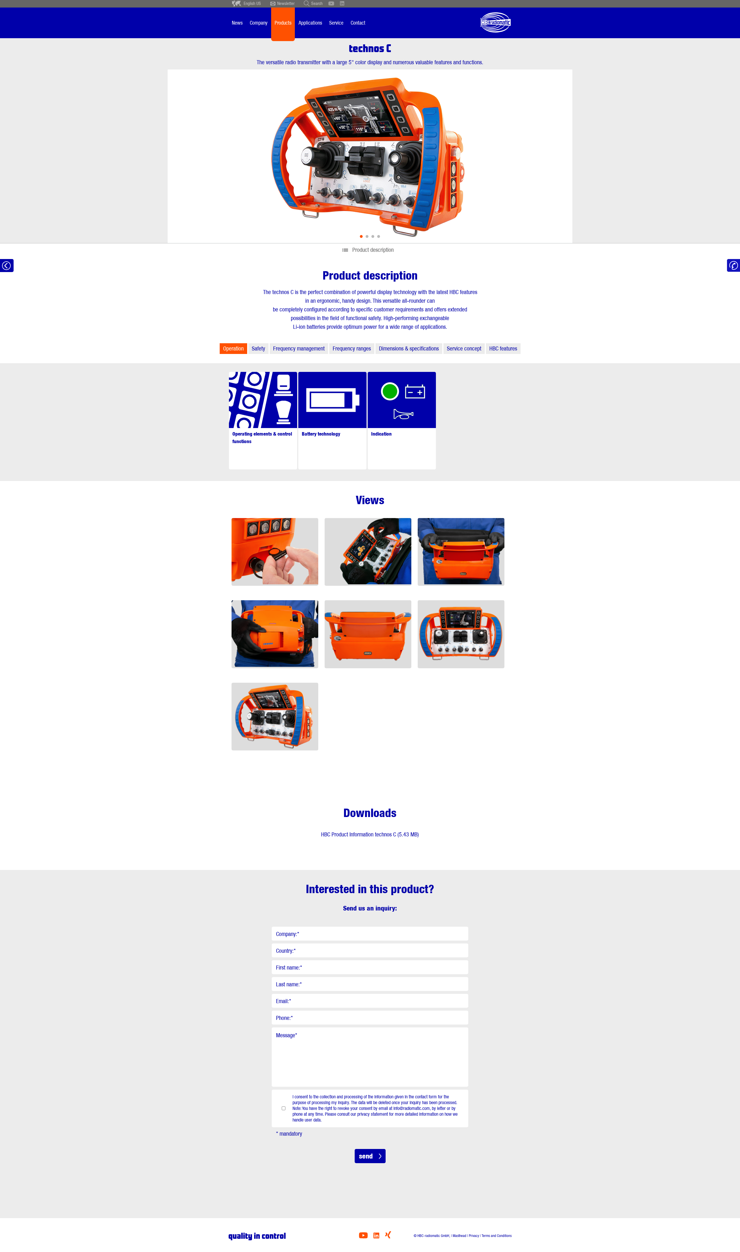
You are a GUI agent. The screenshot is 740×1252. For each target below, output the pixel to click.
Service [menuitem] (336, 23)
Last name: (289, 984)
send (366, 1156)
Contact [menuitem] (358, 23)
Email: (283, 1001)
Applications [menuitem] (310, 23)
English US (252, 3)
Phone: (284, 1017)
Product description (373, 249)
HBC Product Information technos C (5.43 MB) (370, 834)
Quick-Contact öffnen (733, 265)
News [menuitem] (237, 23)
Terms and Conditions (497, 1235)
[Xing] (388, 1237)
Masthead (459, 1235)
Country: (286, 950)
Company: (287, 933)
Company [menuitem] (258, 23)
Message (286, 1035)
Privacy (474, 1235)
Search (317, 3)
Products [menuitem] (283, 23)
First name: (289, 967)
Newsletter (286, 3)
